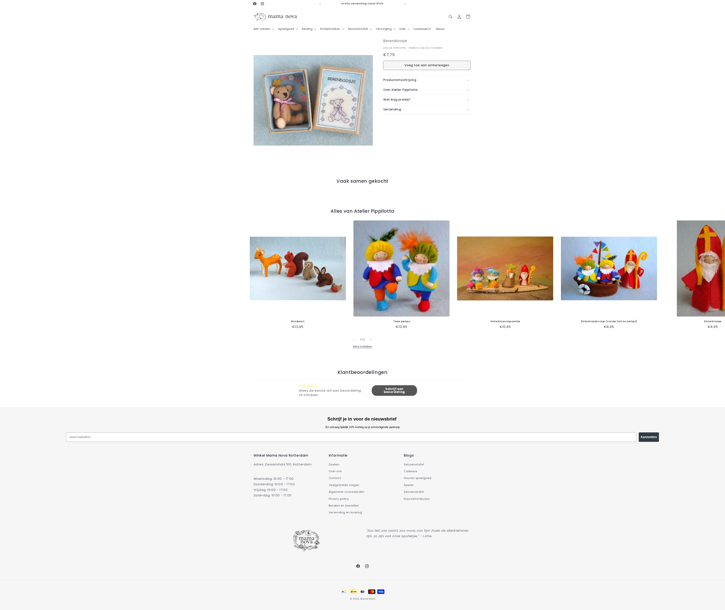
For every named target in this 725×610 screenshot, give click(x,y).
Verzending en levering (345, 512)
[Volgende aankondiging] (405, 4)
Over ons (335, 471)
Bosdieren (297, 321)
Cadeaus (410, 471)
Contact (335, 478)
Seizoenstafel (414, 464)
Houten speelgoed (417, 478)
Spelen (409, 485)
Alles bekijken (362, 346)
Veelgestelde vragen (344, 485)
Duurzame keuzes (417, 499)
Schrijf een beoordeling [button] (394, 390)
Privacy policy (339, 499)
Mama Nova (367, 598)
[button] (263, 29)
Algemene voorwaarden (346, 492)
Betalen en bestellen (344, 505)
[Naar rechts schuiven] (371, 339)
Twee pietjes (401, 321)
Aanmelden (649, 437)
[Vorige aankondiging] (320, 4)
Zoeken (334, 464)
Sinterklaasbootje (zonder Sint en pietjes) (609, 321)
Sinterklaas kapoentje (505, 321)
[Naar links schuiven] (354, 339)
